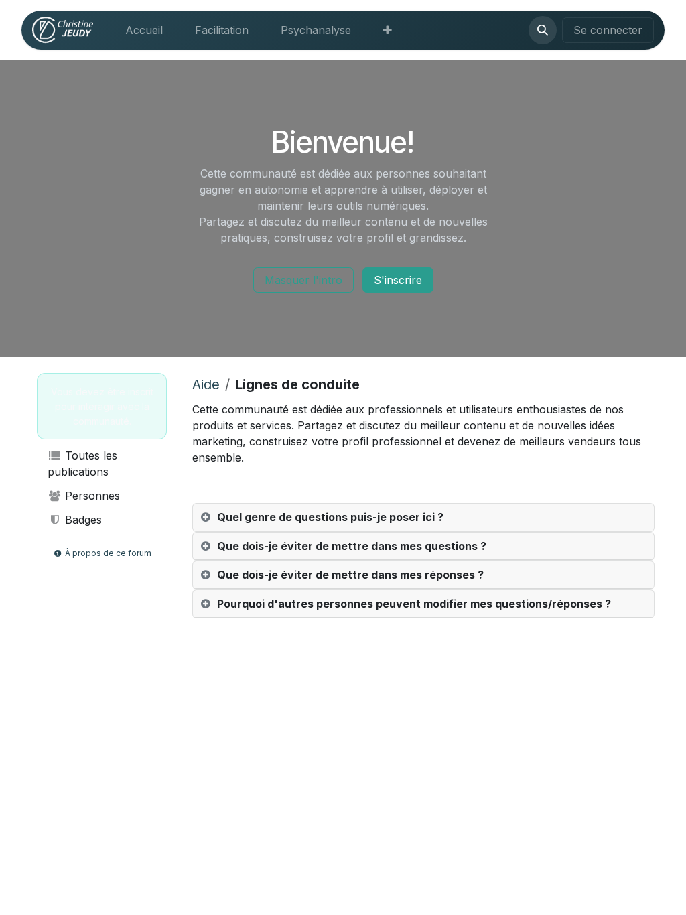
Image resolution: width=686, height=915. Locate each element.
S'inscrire (398, 280)
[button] (543, 30)
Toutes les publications (82, 463)
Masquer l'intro (303, 280)
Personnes (91, 495)
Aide (206, 384)
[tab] (423, 517)
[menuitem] (144, 30)
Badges (82, 519)
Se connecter (607, 30)
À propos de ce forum (107, 553)
